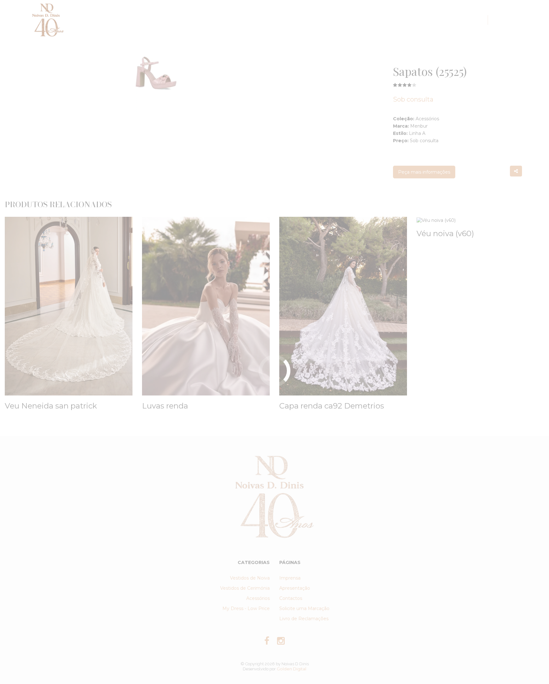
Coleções (262, 19)
